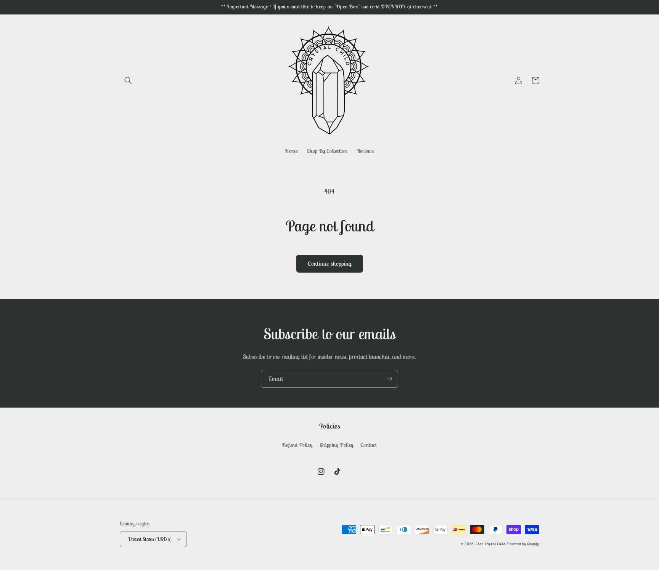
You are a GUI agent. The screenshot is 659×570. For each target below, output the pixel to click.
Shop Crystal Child (491, 543)
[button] (128, 80)
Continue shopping (330, 263)
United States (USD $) (150, 539)
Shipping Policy (337, 445)
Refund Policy (297, 445)
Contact (368, 445)
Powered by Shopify (523, 543)
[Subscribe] (389, 379)
